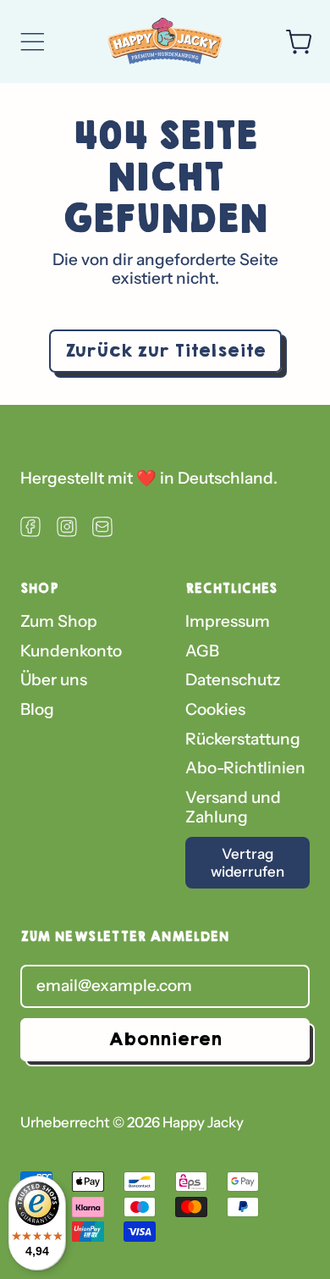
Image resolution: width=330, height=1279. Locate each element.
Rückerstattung (242, 739)
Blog (37, 709)
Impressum (227, 621)
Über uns (53, 679)
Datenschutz (233, 679)
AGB (202, 651)
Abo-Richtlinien (245, 768)
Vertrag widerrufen (247, 862)
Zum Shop (58, 621)
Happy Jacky (203, 1122)
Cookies (215, 709)
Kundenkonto (71, 651)
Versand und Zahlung (233, 807)
